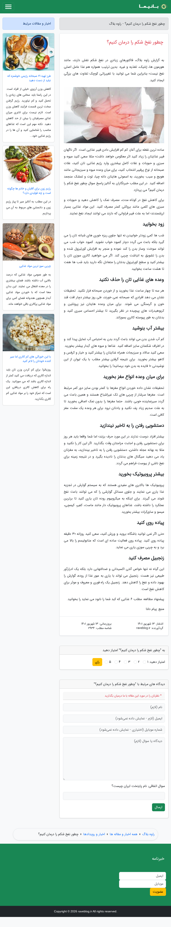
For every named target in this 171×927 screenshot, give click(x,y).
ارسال (158, 807)
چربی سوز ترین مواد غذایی (35, 266)
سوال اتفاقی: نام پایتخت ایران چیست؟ (138, 786)
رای (97, 662)
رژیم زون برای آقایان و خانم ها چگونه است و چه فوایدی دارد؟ (29, 190)
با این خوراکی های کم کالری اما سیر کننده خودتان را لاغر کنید (30, 359)
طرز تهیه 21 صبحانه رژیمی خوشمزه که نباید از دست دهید (29, 78)
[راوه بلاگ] (153, 7)
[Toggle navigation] (8, 7)
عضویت (158, 891)
